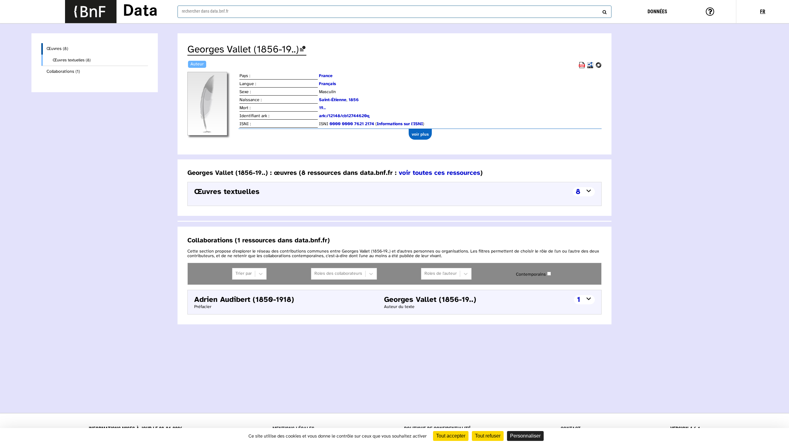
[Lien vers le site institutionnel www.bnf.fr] (91, 11)
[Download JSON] (598, 67)
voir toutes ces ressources (439, 173)
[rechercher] (604, 11)
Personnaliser (525, 435)
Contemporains (531, 274)
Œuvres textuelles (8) (72, 60)
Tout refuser (488, 435)
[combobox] (394, 12)
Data (140, 11)
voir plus (420, 134)
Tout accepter (450, 435)
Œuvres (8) (57, 49)
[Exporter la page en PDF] (582, 67)
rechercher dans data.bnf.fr (205, 11)
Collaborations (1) (63, 71)
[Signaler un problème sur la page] (302, 50)
